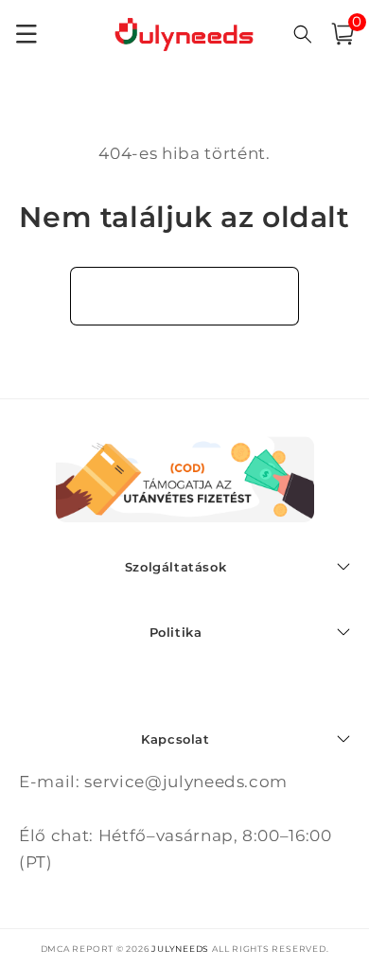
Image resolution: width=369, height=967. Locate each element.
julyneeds (180, 948)
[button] (342, 34)
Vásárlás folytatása (185, 295)
